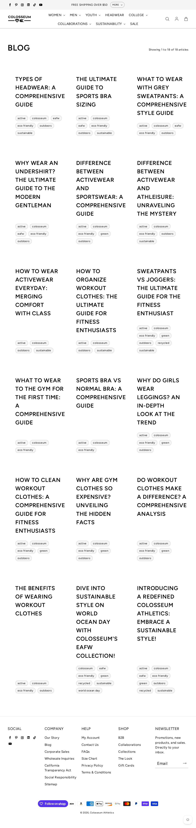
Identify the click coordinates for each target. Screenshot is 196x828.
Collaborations (129, 745)
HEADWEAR (114, 15)
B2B (121, 738)
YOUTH (92, 15)
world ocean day (89, 690)
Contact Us (90, 745)
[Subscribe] (184, 763)
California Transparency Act (58, 767)
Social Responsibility (61, 777)
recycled (163, 343)
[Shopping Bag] (186, 19)
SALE (134, 24)
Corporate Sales (57, 751)
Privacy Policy (92, 765)
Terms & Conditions (96, 772)
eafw (56, 118)
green (104, 233)
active (22, 118)
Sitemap (51, 784)
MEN (74, 15)
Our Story (52, 738)
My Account (91, 738)
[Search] (167, 19)
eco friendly (25, 125)
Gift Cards (126, 765)
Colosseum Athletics (102, 812)
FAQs (86, 751)
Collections (127, 751)
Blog (48, 745)
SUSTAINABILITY (109, 24)
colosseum (39, 118)
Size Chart (89, 758)
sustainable (25, 133)
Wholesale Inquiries (59, 758)
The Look (125, 758)
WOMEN (55, 15)
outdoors (46, 125)
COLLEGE (137, 15)
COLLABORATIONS (73, 24)
